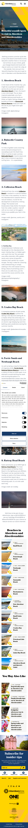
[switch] (24, 418)
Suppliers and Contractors (19, 778)
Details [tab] (14, 387)
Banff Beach (17, 546)
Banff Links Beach (17, 617)
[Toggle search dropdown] (21, 4)
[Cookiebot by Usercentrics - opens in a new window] (20, 383)
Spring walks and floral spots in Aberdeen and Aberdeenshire (17, 726)
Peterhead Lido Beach (18, 640)
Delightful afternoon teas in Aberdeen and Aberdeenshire (17, 713)
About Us (4, 778)
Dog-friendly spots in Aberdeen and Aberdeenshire (17, 688)
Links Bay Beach (19, 653)
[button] (25, 3)
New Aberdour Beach (18, 605)
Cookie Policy (9, 824)
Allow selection (14, 438)
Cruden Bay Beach (8, 313)
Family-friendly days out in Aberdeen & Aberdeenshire (18, 700)
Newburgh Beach (17, 569)
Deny (14, 443)
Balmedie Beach (7, 156)
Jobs (10, 778)
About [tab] (23, 387)
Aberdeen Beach (7, 91)
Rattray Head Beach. (8, 467)
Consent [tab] (5, 387)
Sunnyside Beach (17, 581)
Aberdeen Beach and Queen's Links (19, 665)
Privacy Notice (19, 824)
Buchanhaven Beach (18, 593)
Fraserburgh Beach (17, 558)
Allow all (14, 433)
